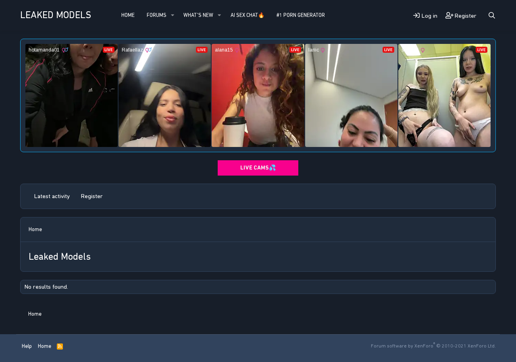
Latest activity (52, 196)
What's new (198, 15)
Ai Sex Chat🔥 (247, 15)
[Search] (492, 15)
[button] (172, 15)
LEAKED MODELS (55, 15)
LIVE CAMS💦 (258, 167)
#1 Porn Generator (301, 15)
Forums (156, 15)
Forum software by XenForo (433, 346)
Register (92, 196)
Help (27, 346)
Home (128, 15)
